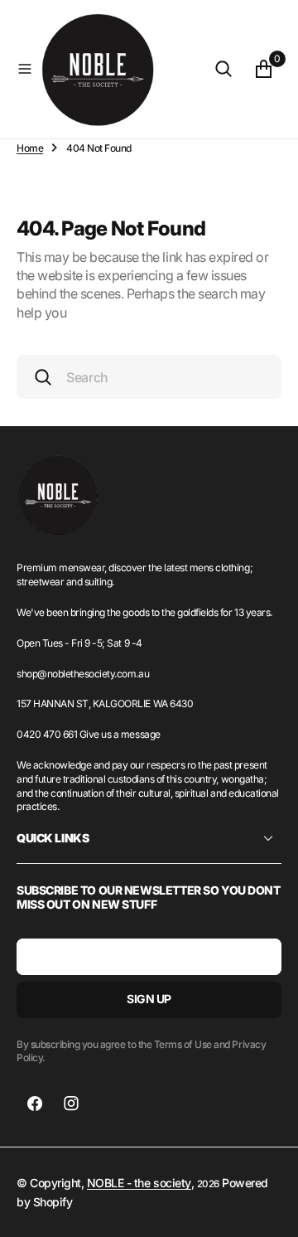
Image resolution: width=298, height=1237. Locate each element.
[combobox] (149, 377)
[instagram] (71, 1103)
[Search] (223, 69)
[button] (25, 69)
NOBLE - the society (139, 1183)
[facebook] (35, 1103)
